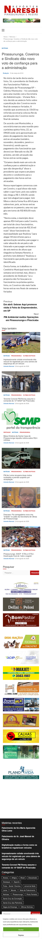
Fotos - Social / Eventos (12, 886)
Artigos (14, 878)
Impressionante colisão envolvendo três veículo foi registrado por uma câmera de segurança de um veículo (21, 342)
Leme (5, 890)
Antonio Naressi (9, 366)
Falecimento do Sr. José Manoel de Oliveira (18, 837)
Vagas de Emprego (10, 907)
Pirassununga (16, 355)
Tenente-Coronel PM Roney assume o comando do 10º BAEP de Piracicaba (21, 381)
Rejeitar (21, 935)
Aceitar (21, 929)
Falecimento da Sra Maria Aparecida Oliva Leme (18, 829)
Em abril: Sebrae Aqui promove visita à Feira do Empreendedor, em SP (20, 306)
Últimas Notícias (29, 355)
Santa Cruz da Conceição (12, 898)
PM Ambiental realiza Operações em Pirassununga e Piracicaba (21, 317)
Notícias (5, 48)
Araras (5, 878)
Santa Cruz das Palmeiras (12, 903)
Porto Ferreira (32, 894)
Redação (6, 73)
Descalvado (32, 878)
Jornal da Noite (29, 886)
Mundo (13, 890)
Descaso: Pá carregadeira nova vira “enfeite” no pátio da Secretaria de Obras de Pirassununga (21, 497)
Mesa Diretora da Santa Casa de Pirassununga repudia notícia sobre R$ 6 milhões (21, 419)
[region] (21, 926)
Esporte (17, 882)
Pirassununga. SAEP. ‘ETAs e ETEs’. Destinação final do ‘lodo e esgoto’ (21, 536)
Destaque (7, 432)
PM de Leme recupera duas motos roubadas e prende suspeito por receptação (21, 458)
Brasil (23, 878)
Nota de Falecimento (27, 890)
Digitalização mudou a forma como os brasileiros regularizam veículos (19, 846)
